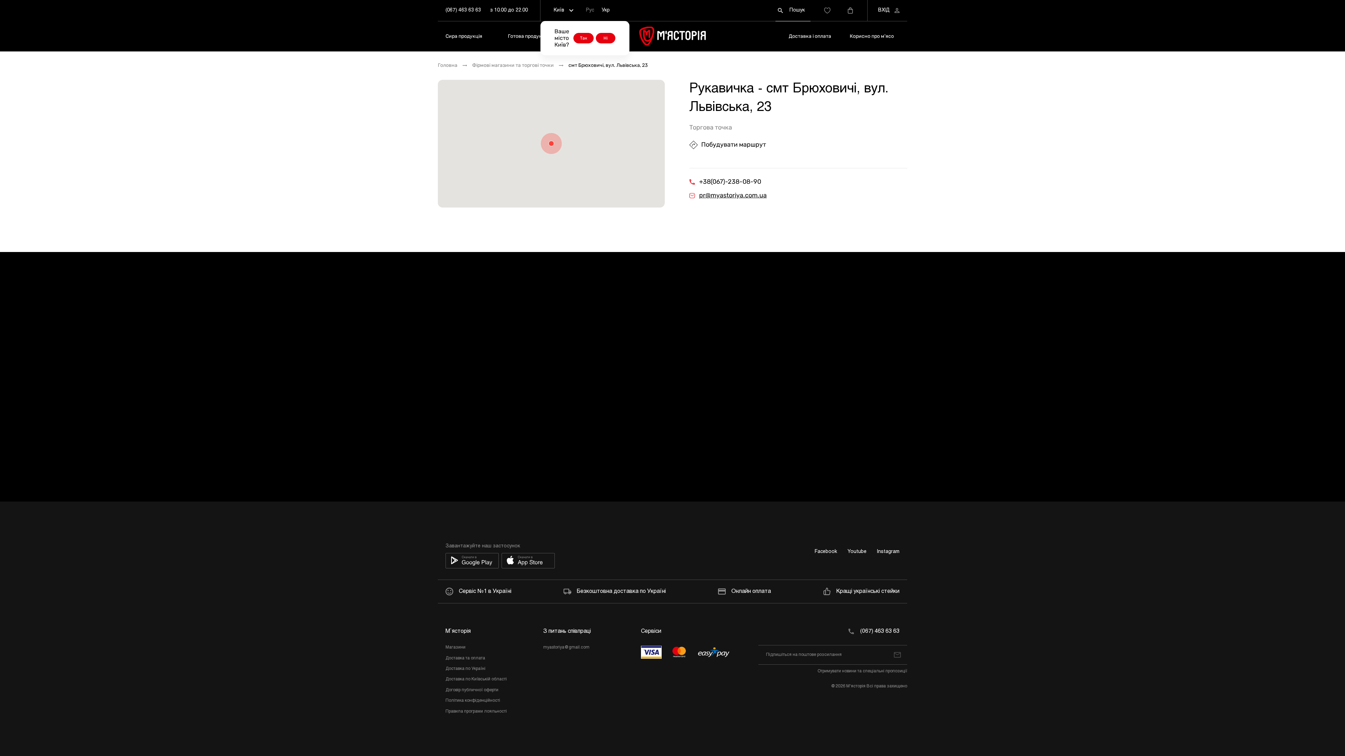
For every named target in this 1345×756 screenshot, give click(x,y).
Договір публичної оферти (472, 690)
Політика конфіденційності (473, 701)
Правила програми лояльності (476, 711)
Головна (447, 65)
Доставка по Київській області (476, 679)
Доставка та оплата (465, 658)
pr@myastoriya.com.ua (733, 195)
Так (583, 38)
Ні (605, 38)
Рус (590, 10)
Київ (559, 10)
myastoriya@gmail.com (566, 647)
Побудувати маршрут (733, 144)
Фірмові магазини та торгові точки (513, 65)
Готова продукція (528, 36)
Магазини (455, 647)
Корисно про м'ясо (872, 36)
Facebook (826, 552)
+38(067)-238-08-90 (730, 182)
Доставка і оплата (810, 36)
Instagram (888, 552)
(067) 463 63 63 (463, 10)
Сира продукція (464, 36)
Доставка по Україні (465, 669)
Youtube (857, 552)
